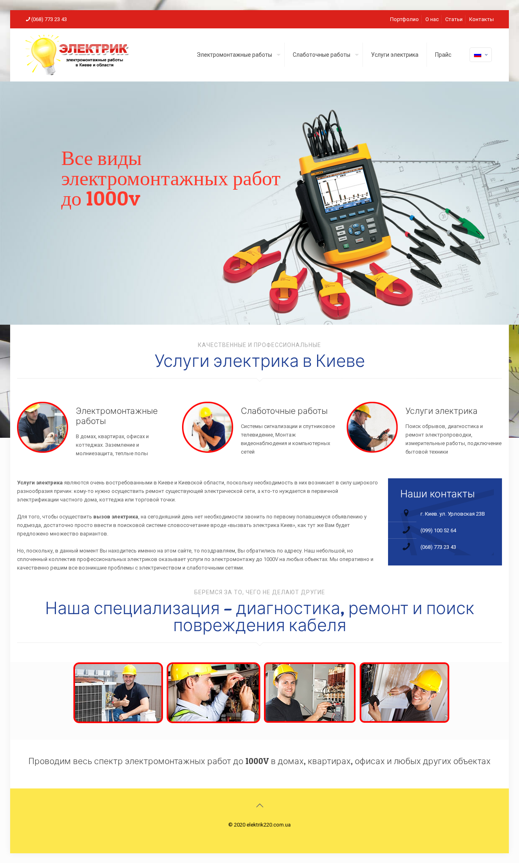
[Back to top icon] (259, 805)
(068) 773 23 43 (49, 19)
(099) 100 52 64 (438, 530)
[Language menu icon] (481, 54)
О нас (432, 19)
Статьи (454, 19)
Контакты (481, 19)
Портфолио (404, 19)
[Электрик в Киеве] (77, 54)
